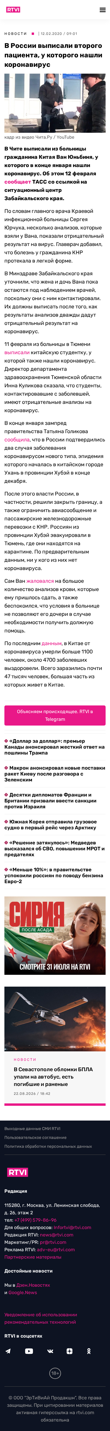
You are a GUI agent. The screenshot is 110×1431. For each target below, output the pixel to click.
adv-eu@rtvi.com (56, 1249)
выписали (17, 352)
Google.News (23, 1292)
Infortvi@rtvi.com (72, 1227)
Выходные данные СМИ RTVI (32, 1128)
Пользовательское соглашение (35, 1137)
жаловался (40, 581)
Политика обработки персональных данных (48, 1146)
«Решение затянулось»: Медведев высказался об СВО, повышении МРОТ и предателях (54, 848)
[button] (103, 9)
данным (52, 643)
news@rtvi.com (56, 1235)
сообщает (17, 182)
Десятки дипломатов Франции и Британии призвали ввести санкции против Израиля (50, 801)
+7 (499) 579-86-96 (35, 1220)
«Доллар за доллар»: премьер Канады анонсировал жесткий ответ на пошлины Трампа (54, 747)
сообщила (17, 439)
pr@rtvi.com (53, 1242)
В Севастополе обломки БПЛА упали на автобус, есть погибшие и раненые (53, 1076)
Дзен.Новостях (33, 1285)
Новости (15, 34)
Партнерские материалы (32, 1257)
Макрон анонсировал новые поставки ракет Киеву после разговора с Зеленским (54, 774)
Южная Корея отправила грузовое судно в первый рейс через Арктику (50, 825)
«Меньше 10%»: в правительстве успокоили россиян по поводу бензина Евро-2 (53, 875)
